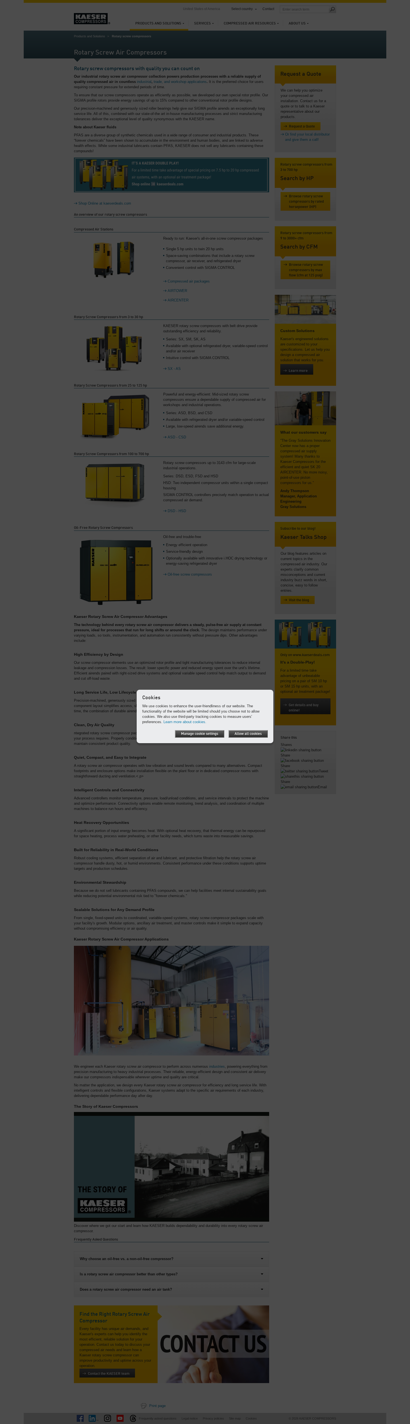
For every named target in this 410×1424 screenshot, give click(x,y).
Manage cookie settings (199, 734)
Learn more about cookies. (184, 722)
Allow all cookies (248, 734)
